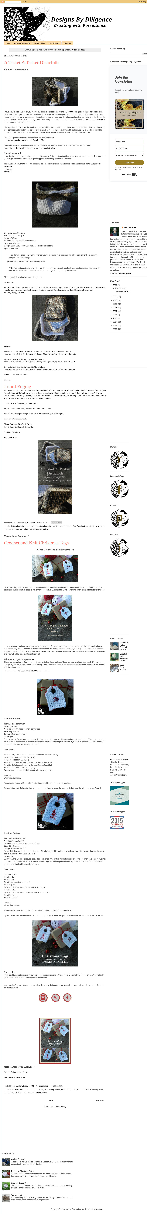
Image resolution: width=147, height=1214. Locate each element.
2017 (115, 311)
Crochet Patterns (39, 43)
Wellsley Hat (16, 1195)
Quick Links (67, 43)
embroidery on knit (68, 1090)
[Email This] (52, 522)
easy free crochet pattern (62, 526)
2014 (115, 322)
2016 (115, 315)
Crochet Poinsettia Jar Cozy (15, 1072)
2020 (115, 300)
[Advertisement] (124, 201)
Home (8, 43)
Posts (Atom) (60, 1107)
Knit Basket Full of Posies (14, 1077)
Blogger (98, 1209)
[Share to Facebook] (59, 522)
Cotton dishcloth (17, 526)
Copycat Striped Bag (19, 1183)
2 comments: (42, 522)
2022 (115, 285)
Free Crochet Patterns (119, 759)
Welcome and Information (22, 43)
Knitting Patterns (54, 43)
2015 (115, 318)
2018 (115, 308)
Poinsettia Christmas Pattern (22, 1171)
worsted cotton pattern (38, 1093)
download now (27, 670)
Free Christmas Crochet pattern (90, 1090)
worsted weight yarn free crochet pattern (32, 529)
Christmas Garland (122, 291)
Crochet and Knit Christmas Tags (36, 542)
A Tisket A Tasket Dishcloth (31, 62)
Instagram (8, 169)
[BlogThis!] (55, 522)
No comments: (42, 1086)
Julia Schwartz (129, 228)
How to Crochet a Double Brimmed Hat (18, 427)
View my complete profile (120, 273)
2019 (115, 304)
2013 (115, 326)
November (119, 288)
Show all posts (79, 50)
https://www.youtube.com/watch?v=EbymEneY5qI (24, 140)
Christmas (14, 1090)
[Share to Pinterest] (61, 522)
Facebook (8, 166)
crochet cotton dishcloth (41, 526)
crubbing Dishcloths (12, 432)
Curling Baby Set (18, 1159)
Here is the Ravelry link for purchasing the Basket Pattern (33, 148)
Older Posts (100, 1100)
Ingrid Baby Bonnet (123, 667)
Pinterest (7, 172)
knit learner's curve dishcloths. (91, 120)
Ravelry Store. (19, 665)
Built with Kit (129, 174)
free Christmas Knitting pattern (16, 1093)
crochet (28, 526)
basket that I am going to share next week (81, 112)
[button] (129, 114)
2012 (115, 329)
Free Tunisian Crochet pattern (84, 526)
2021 (115, 297)
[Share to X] (57, 522)
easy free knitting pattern (50, 1090)
